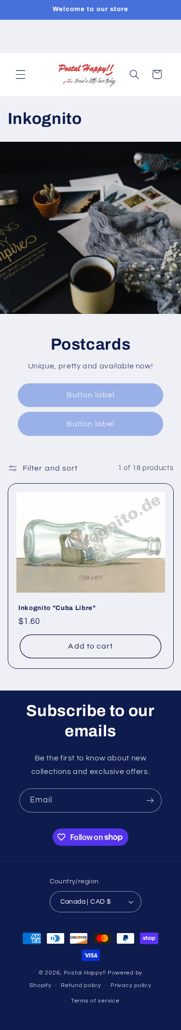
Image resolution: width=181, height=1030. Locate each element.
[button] (20, 74)
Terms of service (95, 1000)
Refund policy (81, 985)
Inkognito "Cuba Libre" (57, 607)
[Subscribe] (150, 800)
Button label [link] (90, 395)
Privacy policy (131, 985)
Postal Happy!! (85, 973)
